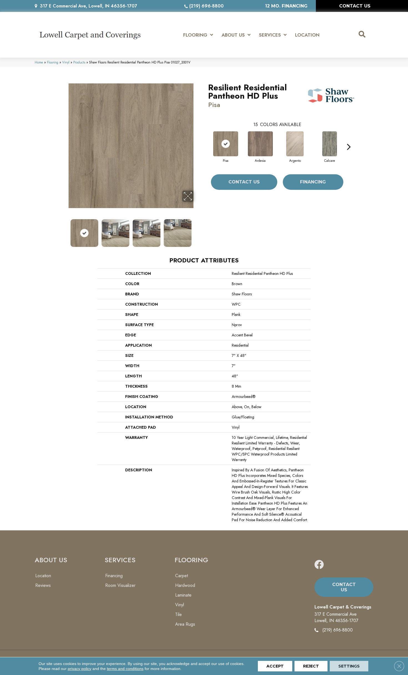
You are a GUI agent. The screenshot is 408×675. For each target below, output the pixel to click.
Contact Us (244, 182)
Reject (311, 666)
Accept (275, 666)
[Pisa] (226, 144)
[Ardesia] (260, 144)
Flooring (52, 62)
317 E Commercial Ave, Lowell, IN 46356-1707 (88, 6)
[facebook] (319, 565)
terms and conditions (125, 668)
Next (197, 230)
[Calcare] (329, 144)
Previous (64, 230)
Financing (313, 182)
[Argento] (295, 144)
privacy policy (79, 668)
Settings (349, 666)
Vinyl (65, 62)
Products (79, 62)
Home (39, 62)
